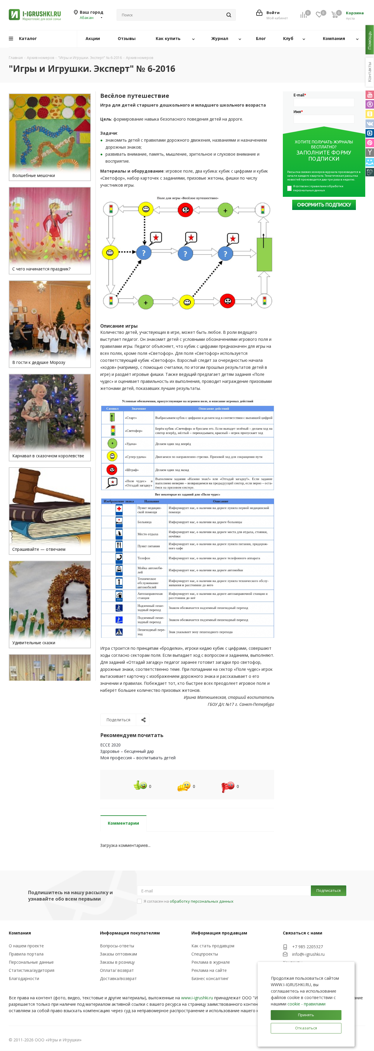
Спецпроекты (204, 954)
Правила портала (26, 954)
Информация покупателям (130, 933)
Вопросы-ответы (117, 945)
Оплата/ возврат (117, 970)
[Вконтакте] (370, 123)
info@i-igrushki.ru (308, 954)
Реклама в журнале (210, 962)
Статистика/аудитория (31, 970)
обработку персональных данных (201, 901)
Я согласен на (188, 901)
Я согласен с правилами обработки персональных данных (318, 188)
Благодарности (24, 978)
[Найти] (229, 15)
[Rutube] (370, 104)
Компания (20, 933)
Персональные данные (31, 962)
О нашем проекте (26, 945)
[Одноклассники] (370, 114)
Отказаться (306, 1028)
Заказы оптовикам (118, 954)
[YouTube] (370, 95)
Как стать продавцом (212, 945)
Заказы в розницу (117, 962)
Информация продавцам (219, 933)
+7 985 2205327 (307, 946)
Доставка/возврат (118, 978)
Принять (306, 1014)
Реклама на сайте (209, 970)
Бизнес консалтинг (210, 978)
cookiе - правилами (306, 1004)
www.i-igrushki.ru (197, 997)
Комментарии (123, 823)
